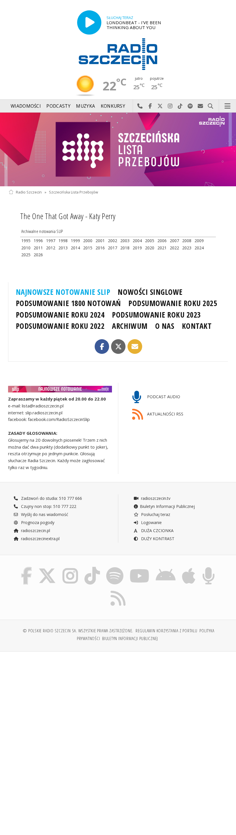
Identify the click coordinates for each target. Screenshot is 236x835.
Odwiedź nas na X (160, 106)
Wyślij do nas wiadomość (200, 106)
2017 (112, 248)
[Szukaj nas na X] (47, 568)
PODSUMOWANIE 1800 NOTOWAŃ (68, 303)
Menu (227, 106)
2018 (125, 248)
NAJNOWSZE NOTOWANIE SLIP (63, 292)
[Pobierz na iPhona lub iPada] (189, 568)
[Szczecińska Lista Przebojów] (118, 149)
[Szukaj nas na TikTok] (92, 568)
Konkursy (113, 106)
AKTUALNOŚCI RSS (164, 414)
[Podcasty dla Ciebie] (208, 568)
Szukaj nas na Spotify (190, 106)
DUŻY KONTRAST (157, 538)
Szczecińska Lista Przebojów (73, 192)
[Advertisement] (62, 700)
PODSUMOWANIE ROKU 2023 (156, 315)
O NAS (164, 326)
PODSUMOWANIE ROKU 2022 (60, 326)
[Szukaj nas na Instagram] (70, 568)
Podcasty (58, 106)
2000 (87, 240)
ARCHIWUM (129, 326)
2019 (137, 248)
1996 (38, 240)
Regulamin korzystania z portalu (166, 631)
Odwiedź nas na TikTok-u (180, 106)
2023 (186, 248)
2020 (149, 248)
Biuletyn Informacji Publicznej (167, 506)
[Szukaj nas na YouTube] (139, 568)
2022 (174, 248)
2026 (38, 254)
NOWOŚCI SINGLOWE (150, 292)
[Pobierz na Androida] (166, 568)
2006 (162, 240)
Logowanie (151, 522)
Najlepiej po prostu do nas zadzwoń (140, 106)
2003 (125, 240)
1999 (75, 240)
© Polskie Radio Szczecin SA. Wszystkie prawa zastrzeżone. (78, 631)
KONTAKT (197, 326)
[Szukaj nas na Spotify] (115, 568)
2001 (100, 240)
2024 (199, 248)
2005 (149, 240)
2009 (199, 240)
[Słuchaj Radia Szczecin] (89, 22)
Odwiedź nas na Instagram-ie (170, 106)
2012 (50, 248)
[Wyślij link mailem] (134, 346)
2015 (87, 248)
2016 (100, 248)
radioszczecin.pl (35, 530)
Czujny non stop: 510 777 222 (48, 506)
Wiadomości (26, 106)
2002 (112, 240)
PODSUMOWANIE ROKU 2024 (60, 315)
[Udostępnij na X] (118, 346)
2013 (63, 248)
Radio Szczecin (29, 192)
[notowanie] (60, 389)
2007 (174, 240)
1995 (26, 240)
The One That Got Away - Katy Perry (68, 215)
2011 (38, 248)
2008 (186, 240)
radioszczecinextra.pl (40, 538)
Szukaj (210, 106)
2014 (75, 248)
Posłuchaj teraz (155, 514)
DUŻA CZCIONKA (157, 530)
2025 (26, 254)
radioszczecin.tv (155, 498)
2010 (26, 248)
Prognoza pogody (37, 522)
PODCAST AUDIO (163, 396)
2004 (137, 240)
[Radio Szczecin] (118, 54)
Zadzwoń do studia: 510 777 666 (51, 498)
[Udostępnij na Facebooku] (102, 346)
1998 (63, 240)
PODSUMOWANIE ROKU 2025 (172, 303)
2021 (162, 248)
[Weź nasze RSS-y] (118, 590)
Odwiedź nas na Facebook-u (150, 106)
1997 (50, 240)
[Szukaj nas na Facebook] (26, 568)
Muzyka (85, 106)
